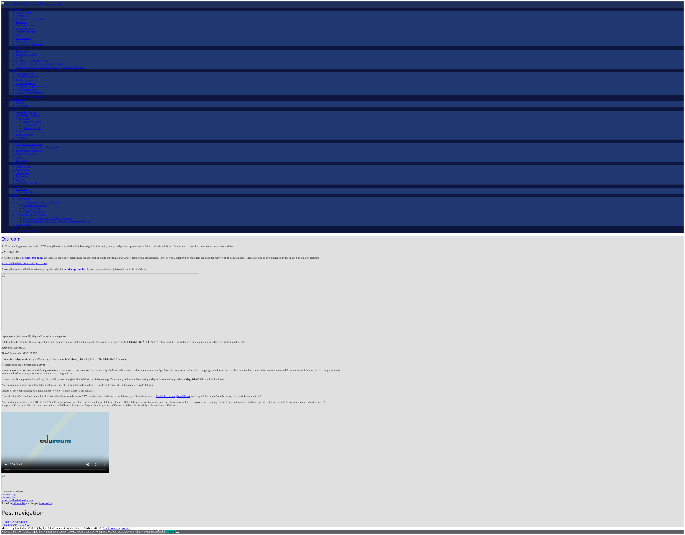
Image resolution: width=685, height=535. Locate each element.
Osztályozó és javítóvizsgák (31, 86)
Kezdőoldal (15, 9)
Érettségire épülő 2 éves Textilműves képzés (40, 63)
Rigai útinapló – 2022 (15, 524)
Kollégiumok (23, 224)
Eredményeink (17, 99)
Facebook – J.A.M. (26, 182)
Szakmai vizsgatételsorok (30, 92)
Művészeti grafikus (26, 54)
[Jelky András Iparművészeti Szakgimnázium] (31, 3)
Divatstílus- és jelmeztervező (32, 60)
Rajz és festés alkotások (29, 144)
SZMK (20, 179)
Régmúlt (20, 102)
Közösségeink (16, 163)
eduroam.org (8, 494)
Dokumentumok (25, 25)
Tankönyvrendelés (26, 80)
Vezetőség (21, 15)
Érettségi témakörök (27, 89)
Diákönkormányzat (26, 112)
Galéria (13, 141)
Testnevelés (22, 176)
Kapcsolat (21, 41)
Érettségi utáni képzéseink (30, 214)
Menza (19, 35)
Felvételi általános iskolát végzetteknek (37, 202)
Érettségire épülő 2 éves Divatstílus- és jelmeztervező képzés (50, 67)
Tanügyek (14, 70)
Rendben (170, 531)
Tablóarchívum (24, 134)
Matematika (22, 169)
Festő (19, 57)
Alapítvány (15, 186)
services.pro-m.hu (32, 257)
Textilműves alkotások (28, 150)
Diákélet (13, 108)
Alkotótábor (22, 160)
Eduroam (11, 239)
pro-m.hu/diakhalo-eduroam (17, 500)
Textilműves (22, 51)
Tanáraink (21, 22)
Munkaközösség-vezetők (30, 19)
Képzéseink (15, 47)
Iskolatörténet (23, 12)
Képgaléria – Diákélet (28, 115)
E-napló (13, 227)
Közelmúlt (21, 105)
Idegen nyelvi (23, 166)
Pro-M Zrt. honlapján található (173, 396)
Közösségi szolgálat (27, 76)
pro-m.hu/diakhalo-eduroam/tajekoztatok (24, 263)
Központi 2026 (31, 208)
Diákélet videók (32, 128)
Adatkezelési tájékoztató (29, 44)
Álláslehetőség (24, 38)
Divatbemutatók (32, 121)
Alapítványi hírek (25, 192)
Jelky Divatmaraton (14, 521)
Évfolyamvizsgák (25, 83)
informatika (45, 503)
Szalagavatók (30, 125)
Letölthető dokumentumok (23, 231)
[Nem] (177, 532)
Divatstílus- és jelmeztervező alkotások (37, 147)
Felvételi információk (35, 205)
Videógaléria (23, 118)
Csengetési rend (25, 73)
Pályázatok (22, 137)
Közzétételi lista (25, 28)
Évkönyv (21, 131)
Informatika (22, 173)
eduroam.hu (8, 497)
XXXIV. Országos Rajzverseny (26, 96)
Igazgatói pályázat (26, 31)
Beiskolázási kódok (34, 211)
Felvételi (13, 195)
